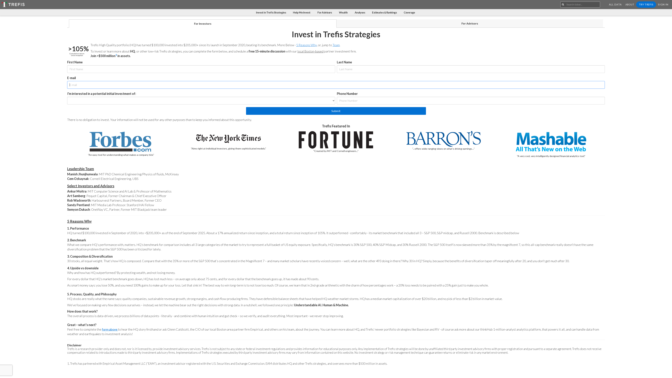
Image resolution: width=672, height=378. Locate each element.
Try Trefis (646, 4)
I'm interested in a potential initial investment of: (101, 94)
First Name (75, 62)
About (629, 4)
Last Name (344, 62)
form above (110, 329)
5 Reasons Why (306, 45)
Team (336, 45)
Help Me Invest (301, 12)
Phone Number (347, 94)
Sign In (663, 4)
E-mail (71, 78)
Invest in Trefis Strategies (271, 12)
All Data (615, 4)
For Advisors (324, 12)
